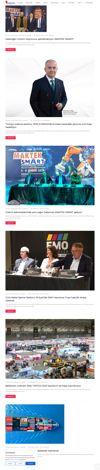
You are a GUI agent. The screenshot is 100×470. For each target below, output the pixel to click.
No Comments (50, 35)
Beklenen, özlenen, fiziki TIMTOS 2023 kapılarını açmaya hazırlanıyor (43, 385)
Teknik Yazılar (54, 2)
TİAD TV (80, 2)
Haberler (37, 2)
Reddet (20, 463)
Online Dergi (89, 2)
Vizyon (45, 2)
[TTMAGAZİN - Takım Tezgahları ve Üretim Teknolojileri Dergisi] (10, 2)
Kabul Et (30, 463)
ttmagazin (28, 35)
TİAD (22, 35)
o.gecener (25, 120)
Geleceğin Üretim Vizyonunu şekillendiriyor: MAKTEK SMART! (39, 39)
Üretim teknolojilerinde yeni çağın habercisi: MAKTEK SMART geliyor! (43, 212)
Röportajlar (71, 2)
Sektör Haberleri (15, 293)
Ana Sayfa (19, 2)
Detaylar (10, 463)
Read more (11, 49)
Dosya (63, 2)
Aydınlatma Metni (13, 459)
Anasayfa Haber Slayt (16, 35)
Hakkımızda (29, 2)
